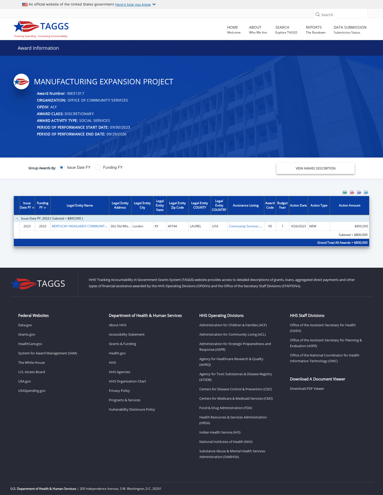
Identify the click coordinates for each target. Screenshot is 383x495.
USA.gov (24, 381)
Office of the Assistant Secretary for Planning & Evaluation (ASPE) (326, 343)
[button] (317, 14)
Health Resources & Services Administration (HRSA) (233, 420)
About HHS (117, 325)
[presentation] (192, 222)
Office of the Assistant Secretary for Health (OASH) (323, 328)
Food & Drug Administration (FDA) (225, 407)
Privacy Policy (119, 390)
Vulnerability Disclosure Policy (132, 409)
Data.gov (25, 325)
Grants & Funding (122, 343)
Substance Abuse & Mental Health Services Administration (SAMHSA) (232, 454)
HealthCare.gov (30, 343)
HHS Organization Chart (127, 381)
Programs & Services (124, 400)
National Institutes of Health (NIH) (225, 441)
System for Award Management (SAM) (47, 353)
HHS (112, 362)
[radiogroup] (135, 167)
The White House (31, 362)
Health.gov (117, 353)
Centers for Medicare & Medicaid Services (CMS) (236, 398)
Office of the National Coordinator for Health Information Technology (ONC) (324, 358)
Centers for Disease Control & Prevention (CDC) (235, 389)
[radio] (74, 167)
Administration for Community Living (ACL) (232, 334)
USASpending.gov (32, 390)
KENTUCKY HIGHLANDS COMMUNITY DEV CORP (87, 226)
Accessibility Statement (127, 334)
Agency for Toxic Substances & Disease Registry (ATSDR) (235, 377)
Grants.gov (26, 334)
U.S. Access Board (31, 371)
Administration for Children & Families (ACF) (233, 325)
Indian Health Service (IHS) (219, 432)
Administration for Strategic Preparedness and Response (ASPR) (235, 346)
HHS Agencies (119, 371)
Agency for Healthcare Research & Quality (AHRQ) (231, 361)
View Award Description (316, 168)
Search (327, 14)
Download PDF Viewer (307, 388)
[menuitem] (345, 192)
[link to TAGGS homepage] (55, 28)
